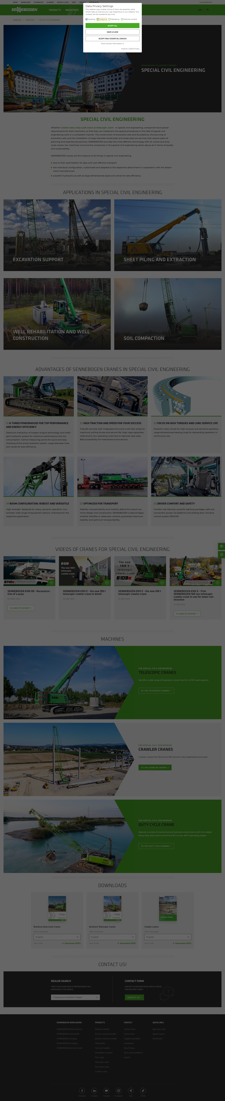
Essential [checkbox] (91, 19)
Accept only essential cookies (113, 38)
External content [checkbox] (130, 19)
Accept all (112, 25)
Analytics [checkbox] (103, 19)
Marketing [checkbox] (115, 19)
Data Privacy (134, 49)
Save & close (112, 32)
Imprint (124, 49)
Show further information (111, 44)
